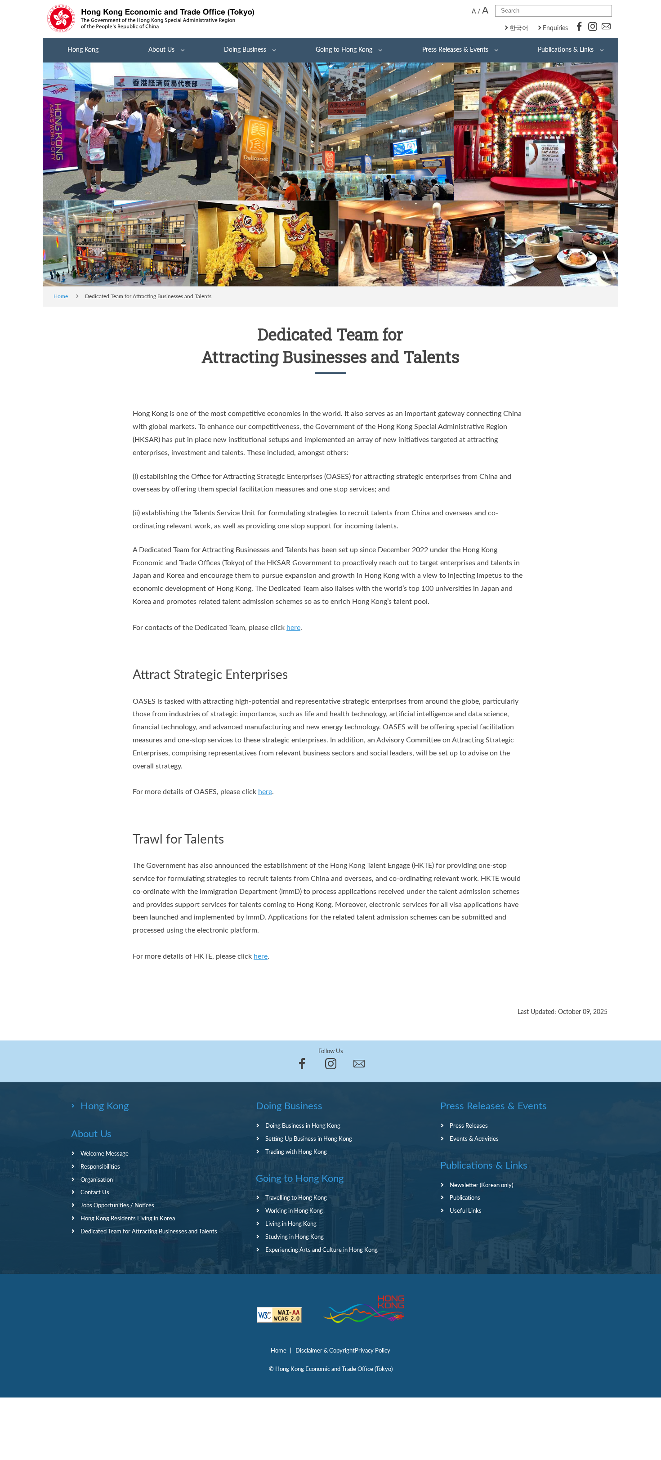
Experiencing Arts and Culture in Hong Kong (321, 1250)
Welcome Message (104, 1153)
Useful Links (466, 1211)
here (293, 627)
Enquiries (555, 28)
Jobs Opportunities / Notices (117, 1205)
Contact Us (94, 1192)
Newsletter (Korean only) (481, 1185)
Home (61, 296)
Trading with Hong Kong (296, 1152)
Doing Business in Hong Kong (302, 1126)
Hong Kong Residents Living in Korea (127, 1218)
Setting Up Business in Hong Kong (308, 1139)
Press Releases (469, 1126)
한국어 (518, 28)
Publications (465, 1198)
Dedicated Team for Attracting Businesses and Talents (148, 1231)
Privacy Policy (372, 1350)
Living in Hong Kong (291, 1224)
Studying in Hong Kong (294, 1237)
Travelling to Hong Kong (296, 1198)
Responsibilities (100, 1167)
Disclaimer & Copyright (325, 1350)
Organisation (96, 1180)
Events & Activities (474, 1139)
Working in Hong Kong (294, 1211)
